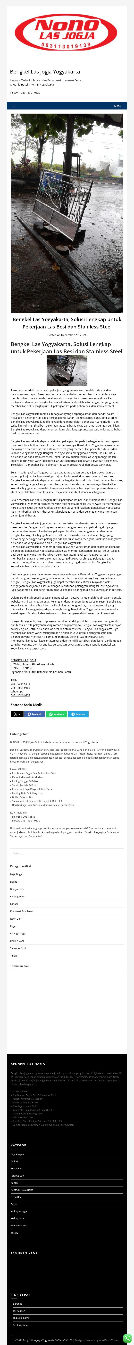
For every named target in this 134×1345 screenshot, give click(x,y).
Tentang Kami (20, 1325)
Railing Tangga (18, 933)
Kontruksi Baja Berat (21, 911)
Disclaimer (19, 1310)
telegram (80, 714)
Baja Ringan (16, 874)
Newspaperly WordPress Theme (101, 1340)
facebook (37, 714)
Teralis (13, 955)
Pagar (13, 926)
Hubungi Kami (21, 1317)
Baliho (13, 881)
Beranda (17, 1303)
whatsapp (59, 714)
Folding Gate (17, 896)
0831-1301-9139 (30, 93)
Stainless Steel (18, 948)
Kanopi (14, 903)
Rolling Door (17, 940)
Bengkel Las (17, 889)
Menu (117, 106)
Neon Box (15, 918)
